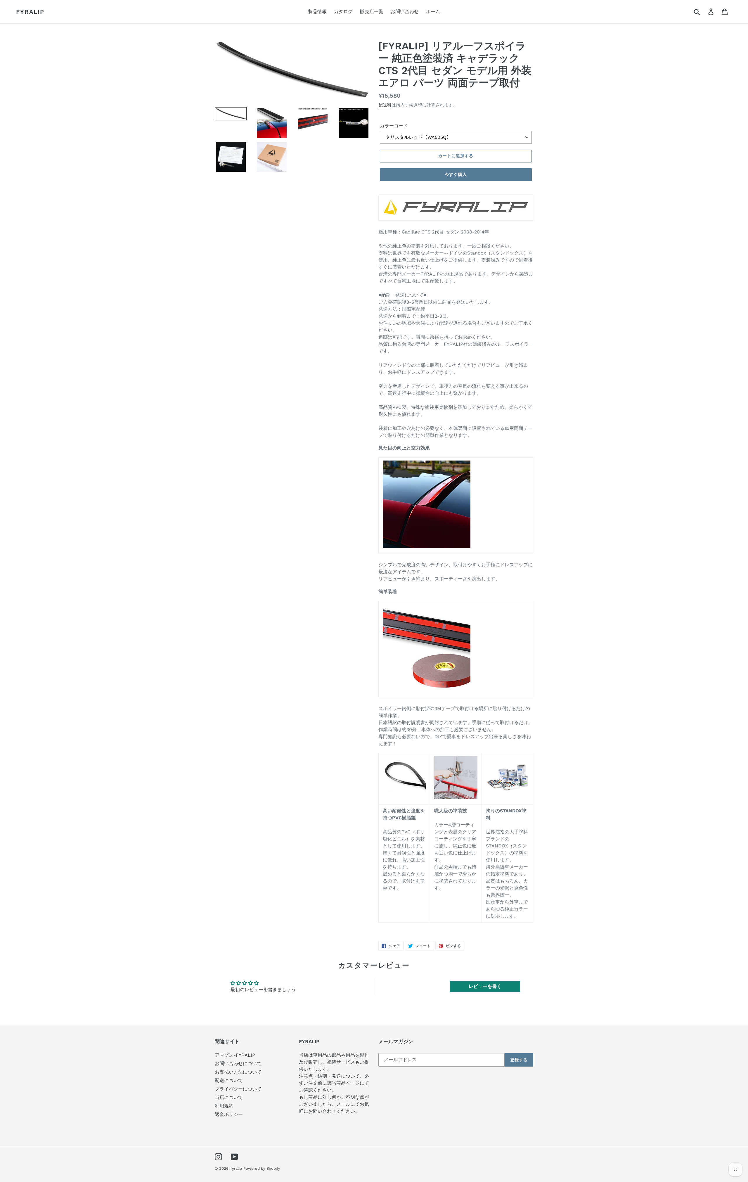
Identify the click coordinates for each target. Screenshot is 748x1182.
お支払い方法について (238, 1072)
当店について (229, 1097)
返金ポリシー (229, 1114)
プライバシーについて (238, 1089)
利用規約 (224, 1106)
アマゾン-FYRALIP (235, 1055)
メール (343, 1104)
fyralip (30, 11)
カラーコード (394, 126)
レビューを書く (485, 986)
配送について (229, 1080)
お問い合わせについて (238, 1063)
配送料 (385, 105)
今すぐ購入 (456, 174)
